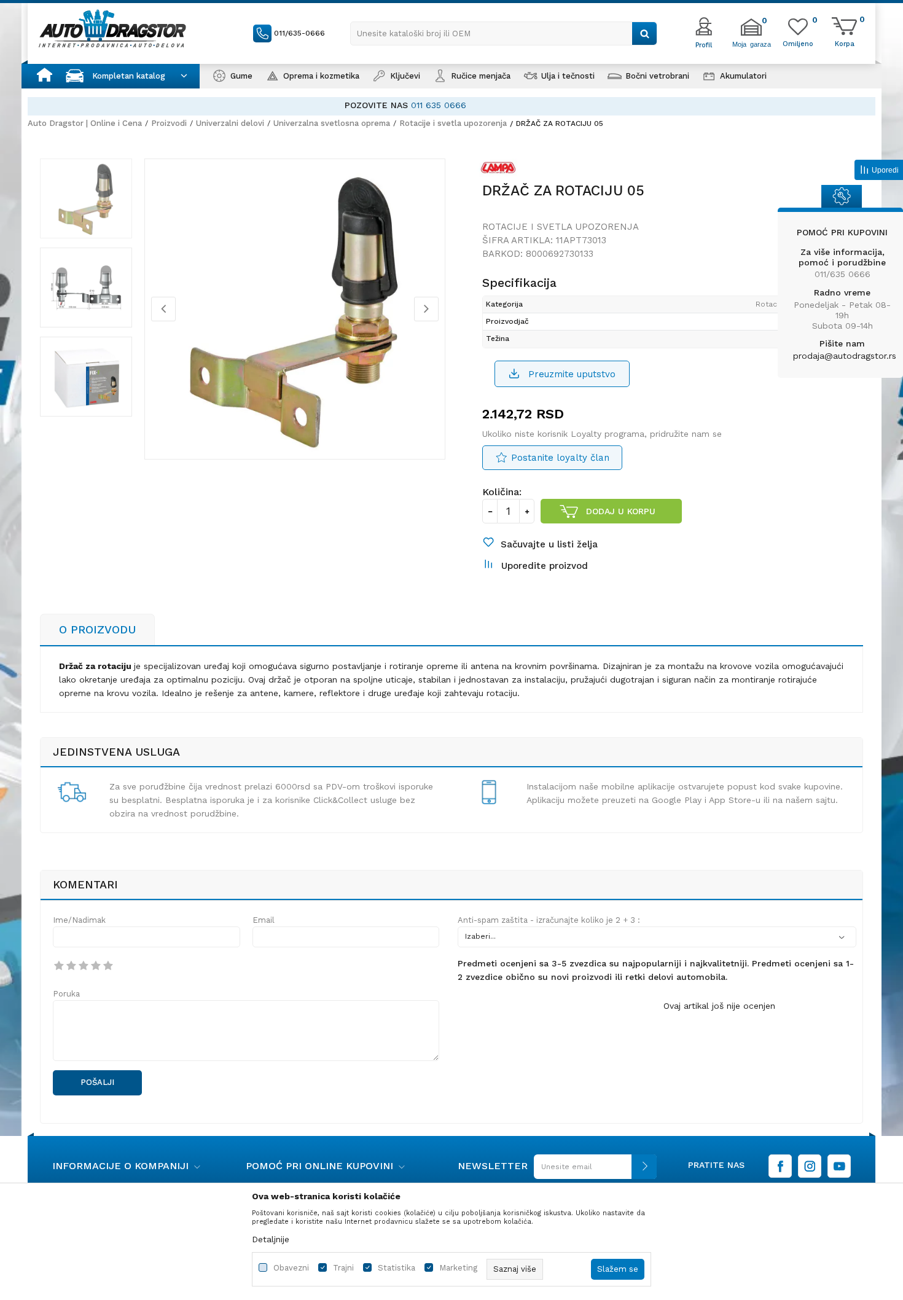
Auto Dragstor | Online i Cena (85, 123)
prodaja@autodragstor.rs (844, 356)
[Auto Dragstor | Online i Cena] (112, 28)
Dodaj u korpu (620, 511)
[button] (503, 33)
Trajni (343, 1267)
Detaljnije (270, 1239)
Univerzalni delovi (230, 123)
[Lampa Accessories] (501, 170)
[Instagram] (810, 1166)
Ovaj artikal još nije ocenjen (719, 1006)
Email (263, 920)
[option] (451, 105)
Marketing (458, 1267)
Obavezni (291, 1267)
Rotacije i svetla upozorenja (453, 123)
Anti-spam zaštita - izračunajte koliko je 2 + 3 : (549, 920)
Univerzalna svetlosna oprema (331, 123)
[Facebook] (780, 1166)
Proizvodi (169, 123)
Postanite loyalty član (560, 457)
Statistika (396, 1267)
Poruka (66, 993)
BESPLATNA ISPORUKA (383, 105)
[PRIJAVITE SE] (592, 1171)
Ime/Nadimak (79, 920)
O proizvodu (97, 629)
